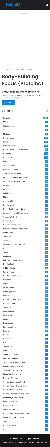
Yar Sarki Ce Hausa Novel (13, 370)
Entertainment (8, 311)
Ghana (5, 248)
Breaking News (9, 146)
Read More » (8, 102)
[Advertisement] (25, 40)
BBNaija (6, 185)
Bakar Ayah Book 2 (10, 292)
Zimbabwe (7, 307)
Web (5, 351)
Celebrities (7, 154)
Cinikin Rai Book (9, 406)
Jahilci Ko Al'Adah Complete (14, 362)
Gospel (6, 130)
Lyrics (5, 142)
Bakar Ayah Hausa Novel (13, 260)
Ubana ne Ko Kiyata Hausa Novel (16, 413)
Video (5, 252)
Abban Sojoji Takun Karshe (13, 417)
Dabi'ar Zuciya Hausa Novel (14, 209)
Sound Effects (8, 233)
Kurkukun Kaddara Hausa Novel (15, 229)
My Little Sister (9, 296)
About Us (12, 443)
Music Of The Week (10, 358)
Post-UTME (7, 315)
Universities (7, 339)
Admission (7, 237)
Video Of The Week (10, 354)
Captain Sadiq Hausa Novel (14, 382)
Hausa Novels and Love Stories (15, 150)
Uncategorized (9, 303)
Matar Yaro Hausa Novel (12, 374)
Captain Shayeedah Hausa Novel (16, 394)
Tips (5, 421)
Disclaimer (32, 443)
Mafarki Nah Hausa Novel (13, 366)
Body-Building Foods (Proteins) (21, 91)
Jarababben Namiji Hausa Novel (15, 213)
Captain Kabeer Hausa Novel (14, 390)
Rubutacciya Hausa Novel (13, 398)
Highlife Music (9, 205)
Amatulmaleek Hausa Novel (14, 244)
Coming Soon (8, 221)
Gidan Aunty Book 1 (10, 217)
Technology (7, 347)
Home (5, 69)
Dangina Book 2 (9, 264)
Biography (7, 256)
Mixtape (6, 134)
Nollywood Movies (10, 169)
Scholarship (7, 193)
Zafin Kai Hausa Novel (12, 173)
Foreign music (8, 272)
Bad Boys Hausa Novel (12, 225)
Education (7, 280)
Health (5, 335)
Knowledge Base (9, 327)
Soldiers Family (9, 268)
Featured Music (9, 126)
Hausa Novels (8, 138)
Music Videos (8, 288)
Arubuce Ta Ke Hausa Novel (14, 181)
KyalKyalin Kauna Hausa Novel (15, 177)
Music (5, 122)
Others (5, 429)
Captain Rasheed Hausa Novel (15, 386)
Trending (6, 240)
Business (6, 189)
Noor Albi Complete (10, 378)
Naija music (7, 158)
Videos (5, 284)
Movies (6, 161)
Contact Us (22, 443)
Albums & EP (8, 201)
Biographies (7, 118)
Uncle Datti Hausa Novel (12, 299)
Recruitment (8, 323)
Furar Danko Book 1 (10, 402)
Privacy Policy (42, 443)
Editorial (6, 331)
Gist (4, 343)
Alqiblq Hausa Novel (11, 409)
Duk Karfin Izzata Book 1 (12, 276)
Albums (6, 319)
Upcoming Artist (9, 425)
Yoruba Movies (9, 165)
